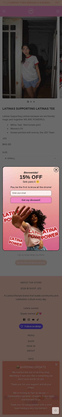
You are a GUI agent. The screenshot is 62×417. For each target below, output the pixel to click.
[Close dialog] (56, 169)
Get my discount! (31, 200)
